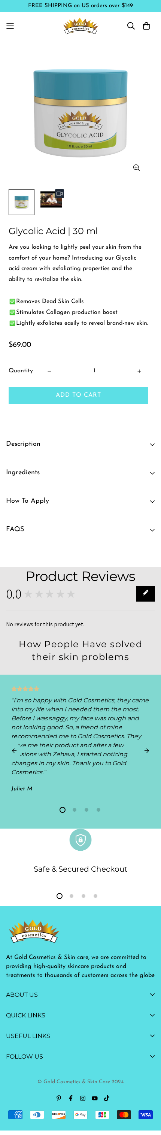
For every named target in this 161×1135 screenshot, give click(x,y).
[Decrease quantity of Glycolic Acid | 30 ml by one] (49, 371)
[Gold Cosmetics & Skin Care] (80, 25)
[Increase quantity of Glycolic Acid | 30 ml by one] (139, 371)
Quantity (21, 371)
